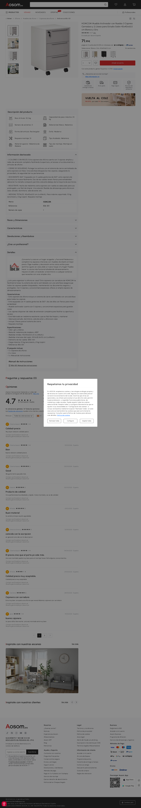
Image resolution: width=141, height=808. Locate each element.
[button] (4, 804)
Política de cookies (63, 415)
